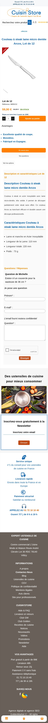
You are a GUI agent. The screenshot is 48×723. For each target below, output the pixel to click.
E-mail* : (8, 307)
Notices (24, 628)
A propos (24, 568)
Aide (24, 646)
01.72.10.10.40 (24, 677)
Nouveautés (24, 632)
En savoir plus (24, 150)
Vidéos (24, 635)
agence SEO (33, 710)
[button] (30, 22)
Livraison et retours (24, 614)
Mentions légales (24, 590)
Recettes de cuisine (24, 625)
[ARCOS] (24, 34)
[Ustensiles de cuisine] (24, 12)
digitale (20, 710)
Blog (24, 576)
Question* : (9, 323)
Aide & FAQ (24, 610)
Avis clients (24, 593)
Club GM (24, 617)
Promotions (24, 639)
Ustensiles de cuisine (24, 579)
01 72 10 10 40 (24, 510)
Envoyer (24, 443)
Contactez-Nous (24, 572)
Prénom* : (9, 295)
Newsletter (24, 642)
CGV (24, 583)
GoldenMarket (17, 714)
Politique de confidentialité (24, 586)
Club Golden (24, 621)
